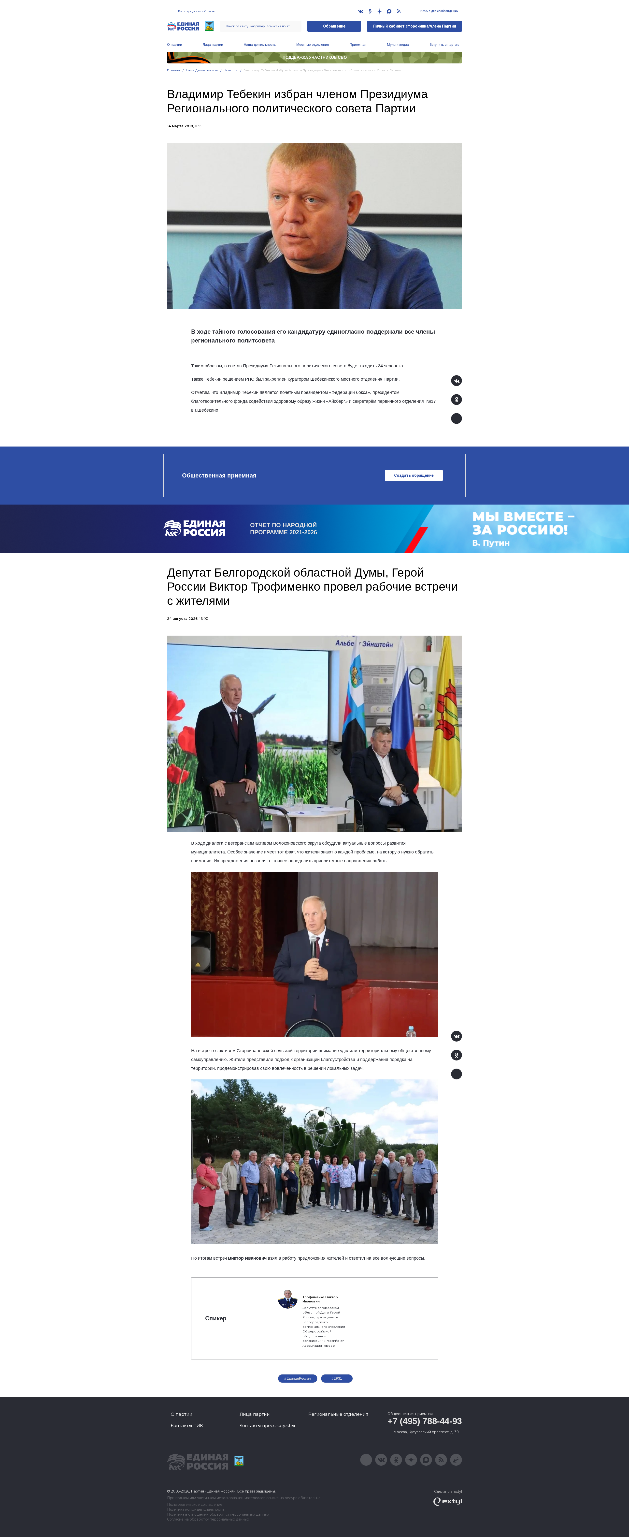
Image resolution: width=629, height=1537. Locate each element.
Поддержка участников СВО (315, 57)
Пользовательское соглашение (194, 1505)
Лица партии (213, 44)
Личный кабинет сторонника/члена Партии (414, 26)
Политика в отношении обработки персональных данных (218, 1514)
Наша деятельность (260, 44)
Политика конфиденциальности (195, 1509)
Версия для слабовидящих (439, 11)
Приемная (358, 44)
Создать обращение (414, 475)
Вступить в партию (444, 44)
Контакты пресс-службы (267, 1425)
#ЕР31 (336, 1378)
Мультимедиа (398, 44)
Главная (173, 70)
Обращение (334, 26)
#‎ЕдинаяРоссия (297, 1378)
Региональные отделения (338, 1414)
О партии (174, 44)
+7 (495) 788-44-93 (424, 1421)
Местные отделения (312, 44)
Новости (231, 70)
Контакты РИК (187, 1425)
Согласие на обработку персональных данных (208, 1519)
